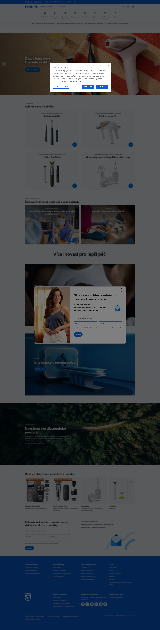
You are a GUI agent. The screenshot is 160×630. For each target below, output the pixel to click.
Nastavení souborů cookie (61, 86)
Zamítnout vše (88, 86)
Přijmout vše (102, 86)
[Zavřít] (108, 65)
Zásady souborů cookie (75, 81)
